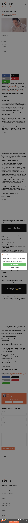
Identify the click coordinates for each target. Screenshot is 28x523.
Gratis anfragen (14, 521)
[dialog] (14, 261)
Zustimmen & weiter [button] (14, 264)
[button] (14, 521)
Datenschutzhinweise (17, 261)
